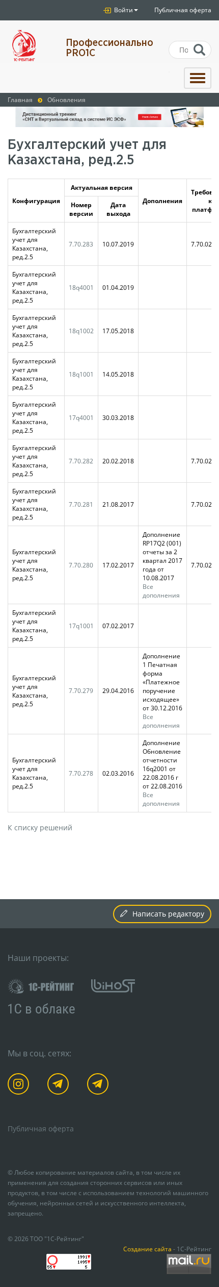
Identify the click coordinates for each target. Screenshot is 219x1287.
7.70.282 (81, 461)
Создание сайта (147, 1249)
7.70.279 (81, 690)
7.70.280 (81, 565)
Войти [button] (123, 10)
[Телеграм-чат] (99, 1085)
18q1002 (81, 331)
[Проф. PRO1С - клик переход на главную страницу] (29, 45)
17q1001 (81, 626)
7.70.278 (81, 773)
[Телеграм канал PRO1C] (59, 1085)
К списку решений (40, 827)
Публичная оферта (182, 10)
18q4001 (81, 287)
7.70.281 (81, 504)
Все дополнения (161, 590)
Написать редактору (168, 914)
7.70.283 (81, 244)
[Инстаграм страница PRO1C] (20, 1085)
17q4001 (81, 417)
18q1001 (81, 374)
